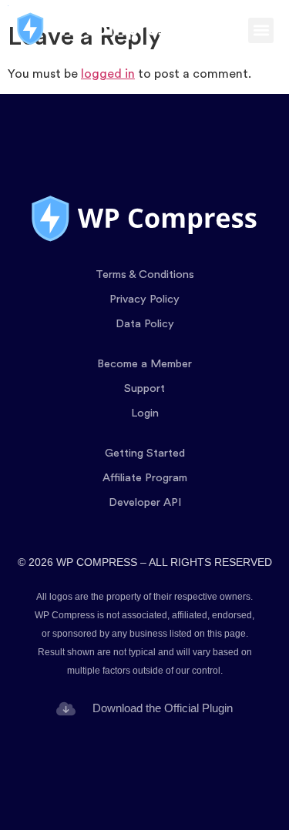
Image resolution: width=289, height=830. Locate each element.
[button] (261, 30)
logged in (108, 74)
